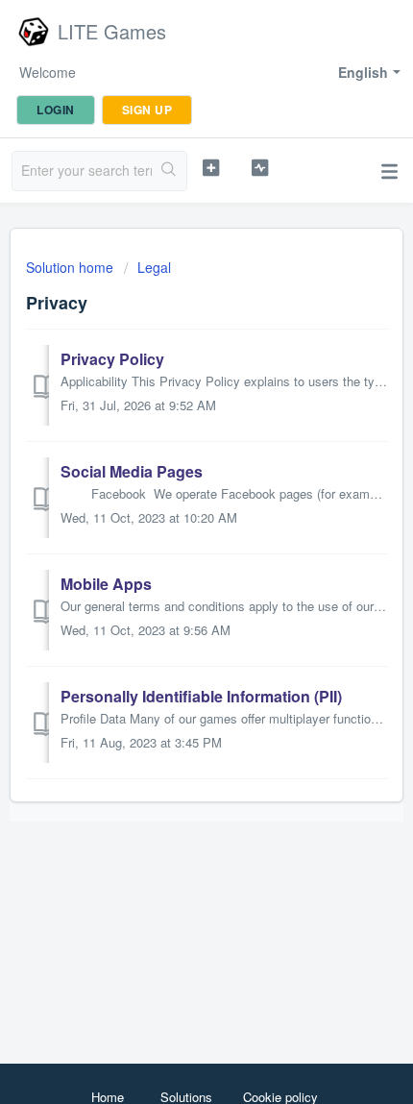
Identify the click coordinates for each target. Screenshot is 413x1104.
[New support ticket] (211, 168)
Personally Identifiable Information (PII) (201, 696)
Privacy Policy (112, 359)
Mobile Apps (106, 584)
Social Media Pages (132, 471)
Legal (154, 267)
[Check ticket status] (260, 168)
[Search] (169, 171)
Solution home (71, 267)
